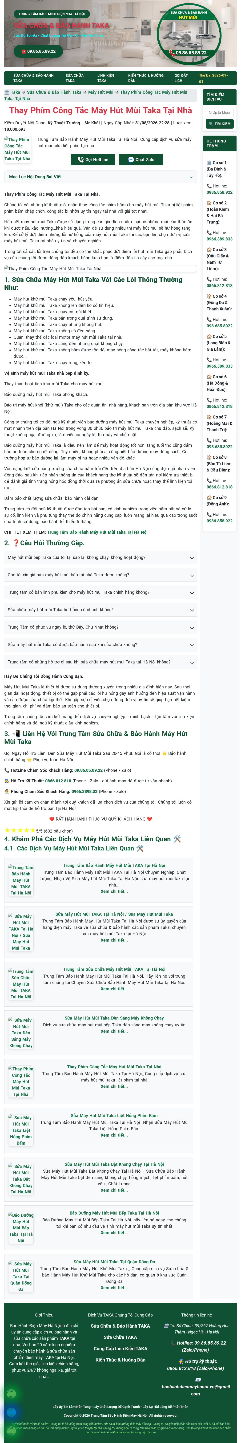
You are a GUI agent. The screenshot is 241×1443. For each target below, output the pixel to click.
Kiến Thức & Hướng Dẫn (146, 78)
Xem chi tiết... (114, 891)
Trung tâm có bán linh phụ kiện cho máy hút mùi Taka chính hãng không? (78, 592)
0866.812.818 (220, 285)
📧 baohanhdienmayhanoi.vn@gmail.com (196, 1387)
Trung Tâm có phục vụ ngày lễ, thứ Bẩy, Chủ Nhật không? (63, 627)
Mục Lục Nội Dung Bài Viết (35, 176)
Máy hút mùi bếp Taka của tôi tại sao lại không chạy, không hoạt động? (76, 557)
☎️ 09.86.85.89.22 (38, 51)
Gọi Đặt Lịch (181, 78)
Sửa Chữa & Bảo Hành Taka (54, 92)
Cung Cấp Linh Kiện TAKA (120, 1348)
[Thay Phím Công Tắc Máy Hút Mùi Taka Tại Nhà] (18, 150)
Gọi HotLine (96, 159)
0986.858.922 (220, 192)
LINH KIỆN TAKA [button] (105, 78)
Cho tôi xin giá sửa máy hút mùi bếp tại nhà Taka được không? (68, 574)
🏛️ (7, 92)
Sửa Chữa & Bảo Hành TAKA (120, 1326)
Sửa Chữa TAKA (120, 1337)
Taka (15, 92)
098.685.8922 (220, 325)
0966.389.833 (220, 238)
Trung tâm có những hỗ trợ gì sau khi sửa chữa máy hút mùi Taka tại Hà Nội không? (89, 661)
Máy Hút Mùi (100, 92)
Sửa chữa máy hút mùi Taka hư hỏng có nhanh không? (61, 609)
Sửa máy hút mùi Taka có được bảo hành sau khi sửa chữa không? (72, 644)
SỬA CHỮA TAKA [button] (75, 78)
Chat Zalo (145, 159)
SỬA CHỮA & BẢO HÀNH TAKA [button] (33, 78)
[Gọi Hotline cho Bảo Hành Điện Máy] (11, 1394)
